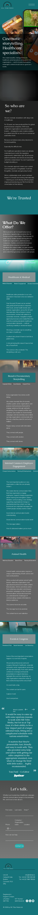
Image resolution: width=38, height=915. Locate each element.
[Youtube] (33, 901)
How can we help (11, 835)
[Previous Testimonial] (26, 709)
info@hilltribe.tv (30, 875)
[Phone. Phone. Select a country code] (9, 828)
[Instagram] (27, 901)
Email (26, 810)
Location (27, 825)
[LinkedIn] (30, 901)
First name (8, 810)
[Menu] (31, 4)
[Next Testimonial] (33, 709)
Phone (7, 825)
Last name (18, 810)
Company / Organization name (19, 822)
